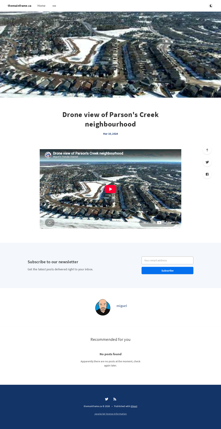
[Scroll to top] (207, 150)
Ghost (134, 406)
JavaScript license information (110, 413)
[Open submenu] (54, 6)
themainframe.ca (19, 6)
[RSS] (114, 399)
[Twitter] (207, 162)
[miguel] (102, 307)
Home (41, 6)
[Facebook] (207, 174)
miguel (122, 306)
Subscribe (167, 270)
